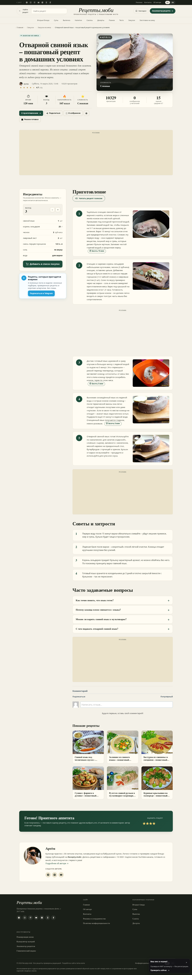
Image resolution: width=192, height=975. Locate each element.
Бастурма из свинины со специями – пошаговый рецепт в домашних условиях (156, 761)
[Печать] (86, 113)
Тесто (121, 20)
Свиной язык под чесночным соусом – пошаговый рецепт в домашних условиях (85, 761)
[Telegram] (26, 2)
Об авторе (157, 2)
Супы (56, 20)
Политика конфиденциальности (96, 923)
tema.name (81, 963)
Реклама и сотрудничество (94, 918)
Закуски (131, 20)
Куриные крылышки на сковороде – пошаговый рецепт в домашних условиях (156, 797)
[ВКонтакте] (42, 2)
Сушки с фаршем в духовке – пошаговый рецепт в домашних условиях (85, 797)
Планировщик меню (25, 937)
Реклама (139, 2)
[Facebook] (50, 2)
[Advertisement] (96, 153)
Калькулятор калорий (26, 941)
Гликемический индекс (26, 950)
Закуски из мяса (31, 36)
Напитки (78, 20)
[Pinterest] (34, 2)
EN (173, 2)
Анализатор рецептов (26, 946)
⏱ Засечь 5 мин (96, 383)
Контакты (148, 2)
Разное (112, 20)
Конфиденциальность (143, 963)
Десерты (100, 20)
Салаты (90, 20)
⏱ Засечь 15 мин (96, 251)
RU (168, 2)
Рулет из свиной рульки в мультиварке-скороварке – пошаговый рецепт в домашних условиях (122, 797)
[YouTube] (38, 2)
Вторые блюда (43, 20)
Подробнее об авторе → (56, 863)
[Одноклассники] (46, 2)
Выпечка (66, 20)
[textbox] (127, 705)
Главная (86, 904)
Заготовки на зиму (147, 20)
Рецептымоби (29, 902)
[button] (135, 62)
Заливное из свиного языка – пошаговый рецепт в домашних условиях (119, 761)
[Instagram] (30, 2)
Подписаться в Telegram (41, 293)
